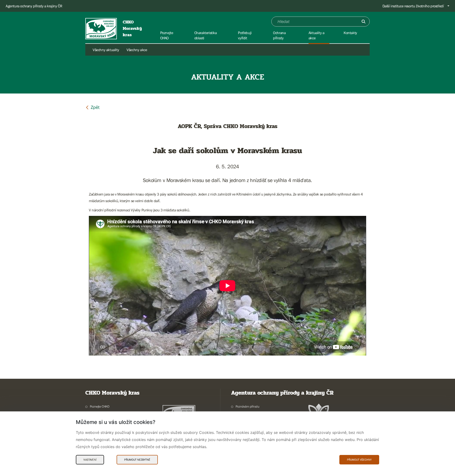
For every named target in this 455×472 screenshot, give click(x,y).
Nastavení (89, 459)
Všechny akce (137, 50)
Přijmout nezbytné (137, 459)
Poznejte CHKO (99, 406)
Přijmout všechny (359, 459)
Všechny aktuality (106, 50)
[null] (92, 107)
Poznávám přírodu (247, 406)
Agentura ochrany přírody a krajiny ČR (34, 6)
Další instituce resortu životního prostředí (413, 6)
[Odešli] (363, 21)
